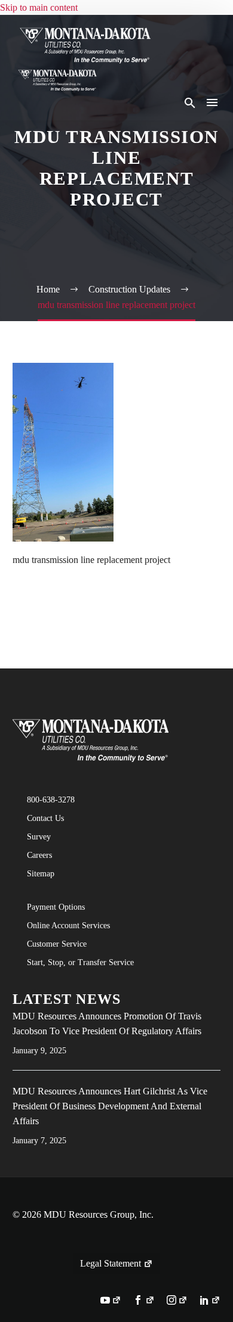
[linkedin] (210, 1301)
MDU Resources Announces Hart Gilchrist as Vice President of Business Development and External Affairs (110, 1106)
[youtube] (110, 1301)
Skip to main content (39, 7)
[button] (190, 102)
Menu (212, 102)
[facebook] (143, 1301)
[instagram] (177, 1301)
